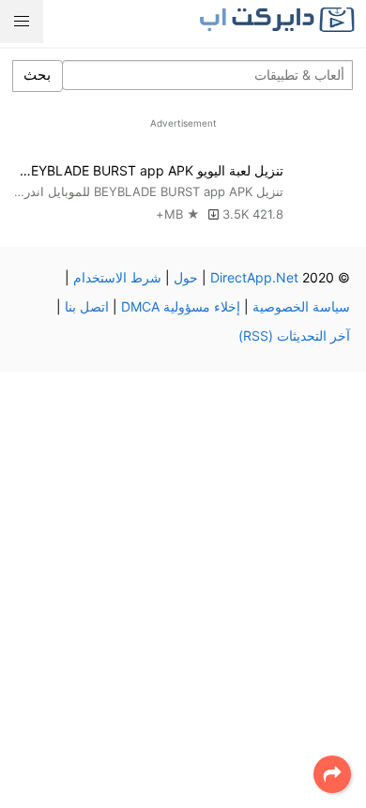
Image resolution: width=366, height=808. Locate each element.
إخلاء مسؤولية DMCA (180, 306)
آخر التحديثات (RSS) (294, 335)
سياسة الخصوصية (301, 306)
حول (186, 277)
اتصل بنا (87, 306)
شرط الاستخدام (117, 277)
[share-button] (332, 774)
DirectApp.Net (254, 277)
